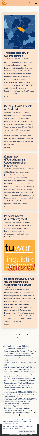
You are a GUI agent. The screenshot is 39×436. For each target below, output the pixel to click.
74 (17, 337)
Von (16, 59)
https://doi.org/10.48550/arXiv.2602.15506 (20, 399)
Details (6, 97)
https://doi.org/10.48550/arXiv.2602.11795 (20, 413)
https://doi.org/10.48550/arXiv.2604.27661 (20, 378)
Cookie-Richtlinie (20, 428)
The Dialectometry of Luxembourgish (16, 54)
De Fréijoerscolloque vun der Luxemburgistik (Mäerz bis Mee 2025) (19, 281)
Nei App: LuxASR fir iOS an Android (18, 107)
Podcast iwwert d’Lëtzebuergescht (15, 217)
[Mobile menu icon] (35, 3)
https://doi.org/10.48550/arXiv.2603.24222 (20, 392)
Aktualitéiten (7, 59)
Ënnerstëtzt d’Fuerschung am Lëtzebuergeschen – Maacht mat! (16, 161)
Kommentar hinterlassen (22, 289)
